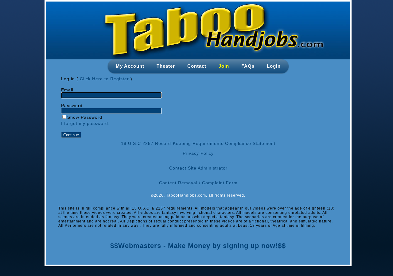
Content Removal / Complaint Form (198, 182)
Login (274, 66)
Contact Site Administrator (198, 168)
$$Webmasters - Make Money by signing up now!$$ (198, 246)
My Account (130, 66)
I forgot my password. (85, 123)
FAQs (248, 66)
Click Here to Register (104, 78)
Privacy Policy (198, 153)
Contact (196, 66)
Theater (166, 66)
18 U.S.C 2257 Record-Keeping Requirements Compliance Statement (198, 143)
